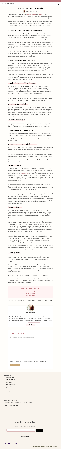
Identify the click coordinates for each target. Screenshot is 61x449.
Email (33, 358)
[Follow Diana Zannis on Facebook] (27, 325)
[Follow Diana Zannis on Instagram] (29, 325)
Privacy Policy (9, 382)
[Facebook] (12, 443)
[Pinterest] (9, 443)
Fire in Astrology (30, 291)
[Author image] (24, 11)
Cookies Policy (9, 386)
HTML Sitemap (7, 391)
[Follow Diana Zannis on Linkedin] (32, 325)
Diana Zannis (29, 11)
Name (12, 358)
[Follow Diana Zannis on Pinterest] (34, 325)
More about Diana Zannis (34, 322)
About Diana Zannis (10, 377)
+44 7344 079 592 (11, 408)
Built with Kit (25, 437)
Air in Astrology (30, 295)
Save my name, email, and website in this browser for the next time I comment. (29, 361)
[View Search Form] (58, 1)
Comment (13, 341)
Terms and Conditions (10, 384)
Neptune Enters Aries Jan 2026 (7, 1)
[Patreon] (15, 443)
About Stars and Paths (10, 379)
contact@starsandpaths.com (13, 405)
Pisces (40, 14)
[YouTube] (5, 443)
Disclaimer (8, 387)
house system (24, 173)
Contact (7, 381)
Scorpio (34, 14)
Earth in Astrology (30, 293)
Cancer (29, 14)
